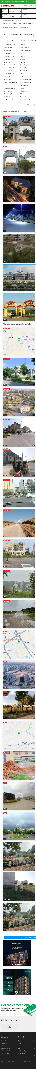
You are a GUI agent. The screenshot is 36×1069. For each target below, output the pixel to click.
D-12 (22, 59)
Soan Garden (25, 47)
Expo (19, 1048)
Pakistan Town (25, 91)
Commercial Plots (29, 35)
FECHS (7, 85)
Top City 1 (8, 50)
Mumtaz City (9, 68)
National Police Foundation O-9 (26, 50)
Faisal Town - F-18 (10, 73)
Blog (19, 1041)
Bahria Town (9, 56)
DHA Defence (10, 44)
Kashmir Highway (10, 71)
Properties (8, 1)
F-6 (22, 88)
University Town (25, 82)
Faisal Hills (8, 59)
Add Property (21, 1053)
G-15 (7, 97)
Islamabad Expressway (26, 79)
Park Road (24, 85)
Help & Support (5, 1048)
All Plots (6, 35)
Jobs (2, 1046)
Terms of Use (5, 1053)
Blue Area (8, 94)
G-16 (22, 76)
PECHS (7, 76)
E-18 (22, 56)
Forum (19, 1046)
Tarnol (23, 68)
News (19, 1043)
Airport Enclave (25, 99)
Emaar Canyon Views (26, 65)
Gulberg (8, 47)
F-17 (22, 62)
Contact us (4, 1043)
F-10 (22, 44)
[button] (5, 11)
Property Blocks (18, 1)
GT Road (8, 91)
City (10, 9)
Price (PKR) (4, 14)
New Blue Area (9, 88)
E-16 (22, 94)
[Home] (2, 2)
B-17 (7, 53)
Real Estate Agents (23, 1051)
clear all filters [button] (24, 27)
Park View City (9, 65)
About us (3, 1041)
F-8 (22, 53)
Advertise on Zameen (7, 1051)
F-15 (22, 73)
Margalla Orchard (10, 79)
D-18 (7, 62)
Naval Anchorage (10, 82)
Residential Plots (16, 35)
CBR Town (8, 99)
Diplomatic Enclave (26, 97)
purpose (4, 9)
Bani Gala (24, 71)
